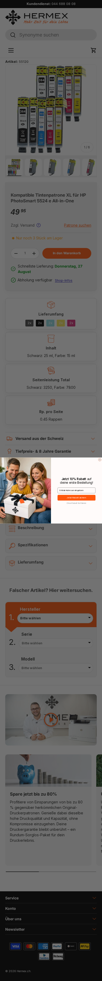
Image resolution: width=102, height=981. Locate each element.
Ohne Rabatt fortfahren (76, 503)
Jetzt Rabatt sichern (76, 497)
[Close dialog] (99, 459)
